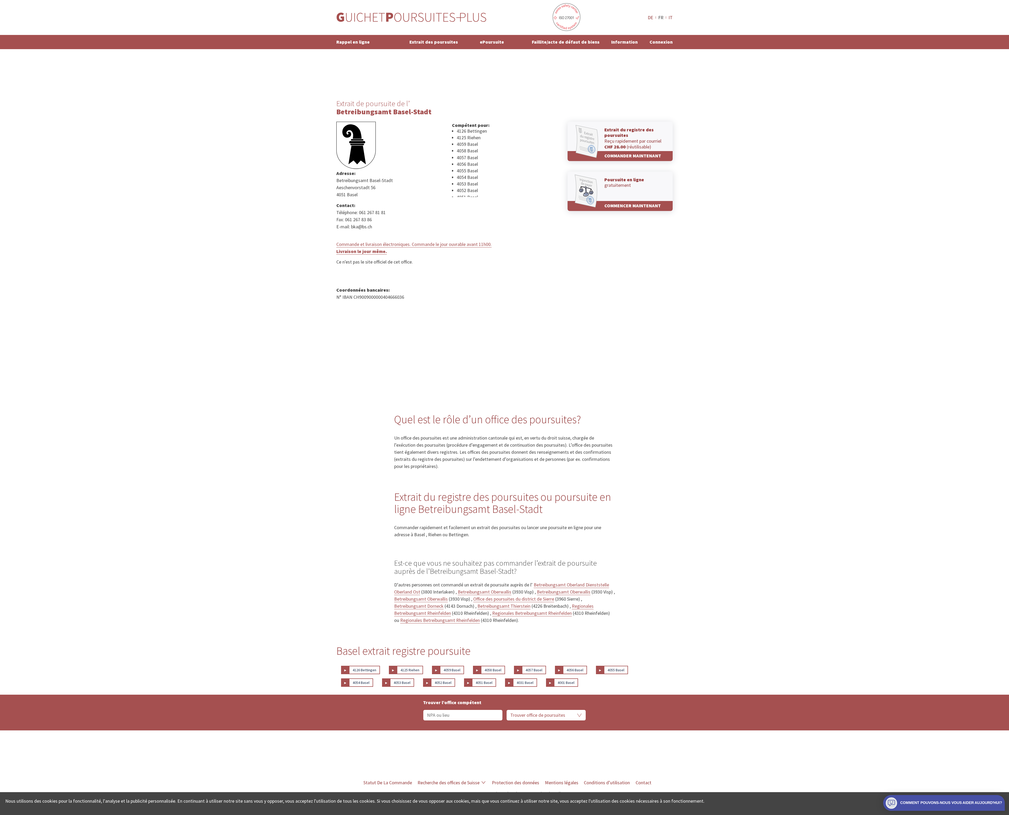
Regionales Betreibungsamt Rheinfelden (532, 613)
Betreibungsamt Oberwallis (484, 592)
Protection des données (515, 783)
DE (650, 17)
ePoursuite (492, 42)
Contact (643, 783)
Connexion (661, 42)
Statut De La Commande (387, 783)
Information (624, 42)
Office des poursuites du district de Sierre (513, 599)
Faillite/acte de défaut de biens (566, 42)
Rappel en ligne (353, 42)
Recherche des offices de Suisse (449, 783)
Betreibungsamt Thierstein (504, 606)
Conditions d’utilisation (607, 783)
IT (670, 17)
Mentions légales (561, 783)
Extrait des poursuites (433, 42)
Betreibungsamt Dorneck (419, 606)
